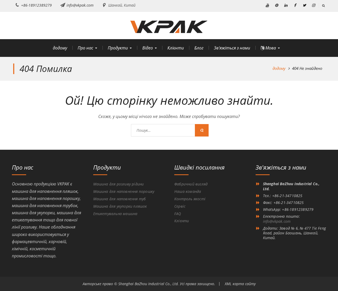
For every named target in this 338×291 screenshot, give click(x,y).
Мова (270, 48)
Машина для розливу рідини (118, 184)
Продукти (118, 48)
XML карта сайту (240, 283)
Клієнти (175, 48)
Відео (147, 48)
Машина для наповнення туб (119, 198)
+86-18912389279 (36, 5)
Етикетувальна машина (115, 213)
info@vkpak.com (80, 5)
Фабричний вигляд (191, 184)
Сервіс (179, 206)
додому (60, 48)
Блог (198, 48)
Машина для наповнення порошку (123, 191)
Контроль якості (189, 198)
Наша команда (187, 191)
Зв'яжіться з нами (232, 48)
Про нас (85, 48)
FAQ (177, 213)
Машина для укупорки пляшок (120, 206)
